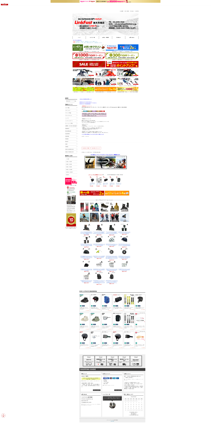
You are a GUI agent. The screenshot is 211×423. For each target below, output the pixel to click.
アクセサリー (94, 102)
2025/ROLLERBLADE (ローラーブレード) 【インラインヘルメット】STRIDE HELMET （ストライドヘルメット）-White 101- (112, 245)
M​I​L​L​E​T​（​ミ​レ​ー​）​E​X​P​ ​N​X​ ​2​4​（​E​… (118, 184)
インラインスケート (88, 101)
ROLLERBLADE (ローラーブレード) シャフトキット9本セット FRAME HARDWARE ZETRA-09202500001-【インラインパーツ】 (112, 270)
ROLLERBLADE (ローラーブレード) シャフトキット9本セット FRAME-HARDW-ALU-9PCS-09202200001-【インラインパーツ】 (86, 281)
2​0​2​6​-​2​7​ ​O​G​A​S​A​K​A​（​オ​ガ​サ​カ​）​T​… (105, 184)
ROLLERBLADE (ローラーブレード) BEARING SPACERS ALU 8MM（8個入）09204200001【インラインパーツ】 (99, 270)
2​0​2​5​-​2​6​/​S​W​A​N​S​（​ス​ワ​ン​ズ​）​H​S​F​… (92, 184)
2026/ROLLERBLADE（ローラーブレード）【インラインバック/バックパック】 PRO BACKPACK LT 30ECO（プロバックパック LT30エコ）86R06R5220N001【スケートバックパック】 (99, 282)
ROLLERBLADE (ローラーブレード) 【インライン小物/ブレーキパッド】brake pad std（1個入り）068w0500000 (86, 270)
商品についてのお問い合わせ (87, 152)
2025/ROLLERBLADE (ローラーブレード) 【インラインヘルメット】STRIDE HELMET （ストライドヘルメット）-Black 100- (99, 245)
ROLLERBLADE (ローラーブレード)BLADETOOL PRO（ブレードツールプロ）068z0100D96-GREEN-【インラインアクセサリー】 (99, 257)
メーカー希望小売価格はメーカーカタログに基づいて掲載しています (93, 134)
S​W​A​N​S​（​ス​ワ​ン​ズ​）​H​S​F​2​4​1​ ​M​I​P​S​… (112, 184)
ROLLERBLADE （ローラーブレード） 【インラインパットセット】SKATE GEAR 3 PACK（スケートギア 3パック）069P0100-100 (124, 233)
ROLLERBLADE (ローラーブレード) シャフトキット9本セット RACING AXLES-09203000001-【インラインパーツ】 (124, 270)
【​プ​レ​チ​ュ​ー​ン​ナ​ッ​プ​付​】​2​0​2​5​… (98, 184)
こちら (109, 154)
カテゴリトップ (82, 101)
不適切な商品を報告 (97, 152)
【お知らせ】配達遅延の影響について (86, 99)
